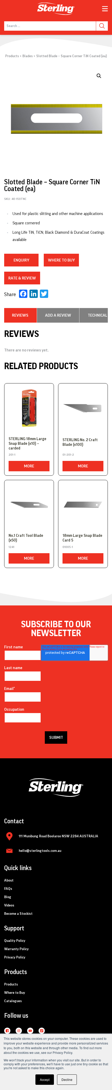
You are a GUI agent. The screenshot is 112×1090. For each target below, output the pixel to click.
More (29, 466)
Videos (9, 905)
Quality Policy (14, 941)
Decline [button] (66, 1079)
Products (12, 56)
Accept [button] (44, 1079)
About (9, 880)
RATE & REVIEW (22, 278)
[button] (99, 76)
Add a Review (58, 315)
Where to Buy (14, 993)
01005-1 (68, 547)
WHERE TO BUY (61, 260)
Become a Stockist (18, 914)
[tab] (20, 315)
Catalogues (13, 1001)
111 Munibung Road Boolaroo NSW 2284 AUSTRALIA (58, 836)
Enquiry (21, 260)
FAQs (8, 889)
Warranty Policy (16, 949)
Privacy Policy (14, 957)
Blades (27, 56)
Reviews (20, 315)
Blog (7, 897)
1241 (11, 547)
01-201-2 (68, 454)
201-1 (12, 454)
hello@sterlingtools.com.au (40, 851)
